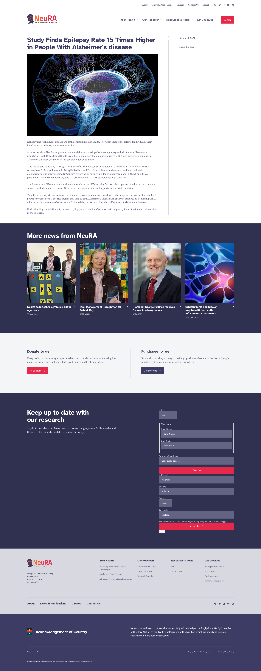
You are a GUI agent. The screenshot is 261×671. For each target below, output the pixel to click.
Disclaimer (30, 652)
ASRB (173, 566)
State (162, 498)
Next (194, 470)
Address (163, 475)
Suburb (163, 486)
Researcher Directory (146, 566)
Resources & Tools (182, 560)
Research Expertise (145, 576)
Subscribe (194, 526)
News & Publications (53, 603)
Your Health (107, 560)
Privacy (39, 652)
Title (161, 410)
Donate (227, 20)
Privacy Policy (198, 521)
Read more (35, 370)
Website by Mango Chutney (226, 652)
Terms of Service (215, 521)
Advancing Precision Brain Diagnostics (116, 579)
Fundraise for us (211, 576)
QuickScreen (176, 571)
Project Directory (144, 571)
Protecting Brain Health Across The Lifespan (113, 568)
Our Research (145, 560)
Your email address (169, 456)
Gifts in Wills (210, 571)
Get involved (150, 370)
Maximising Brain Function (111, 574)
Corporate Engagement (214, 581)
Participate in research (214, 566)
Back (162, 531)
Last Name (166, 441)
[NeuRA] (42, 20)
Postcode (164, 510)
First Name (167, 429)
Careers (76, 603)
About (31, 603)
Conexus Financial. (86, 661)
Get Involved (212, 560)
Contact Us (94, 603)
